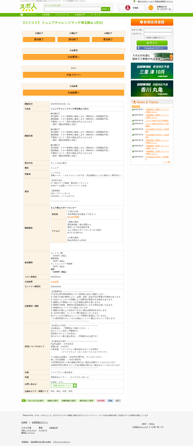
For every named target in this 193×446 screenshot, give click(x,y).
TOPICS (136, 107)
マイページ (31, 14)
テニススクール (62, 14)
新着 (110, 401)
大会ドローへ (73, 74)
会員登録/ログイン (40, 422)
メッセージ (43, 430)
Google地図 (73, 217)
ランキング (95, 14)
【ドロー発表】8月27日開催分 (157, 121)
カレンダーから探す (35, 401)
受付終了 (39, 39)
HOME (24, 422)
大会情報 (46, 14)
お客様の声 (80, 14)
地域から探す (53, 401)
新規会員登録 (160, 1)
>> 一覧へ (167, 162)
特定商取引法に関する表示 (41, 442)
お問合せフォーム (140, 427)
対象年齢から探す (69, 401)
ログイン (169, 1)
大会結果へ (74, 92)
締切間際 (101, 401)
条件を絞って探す (86, 401)
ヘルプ (151, 1)
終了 (118, 401)
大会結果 (55, 281)
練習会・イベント (28, 433)
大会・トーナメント (29, 430)
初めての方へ (143, 1)
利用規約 (25, 442)
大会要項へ (74, 56)
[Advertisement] (152, 184)
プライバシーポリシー (61, 442)
